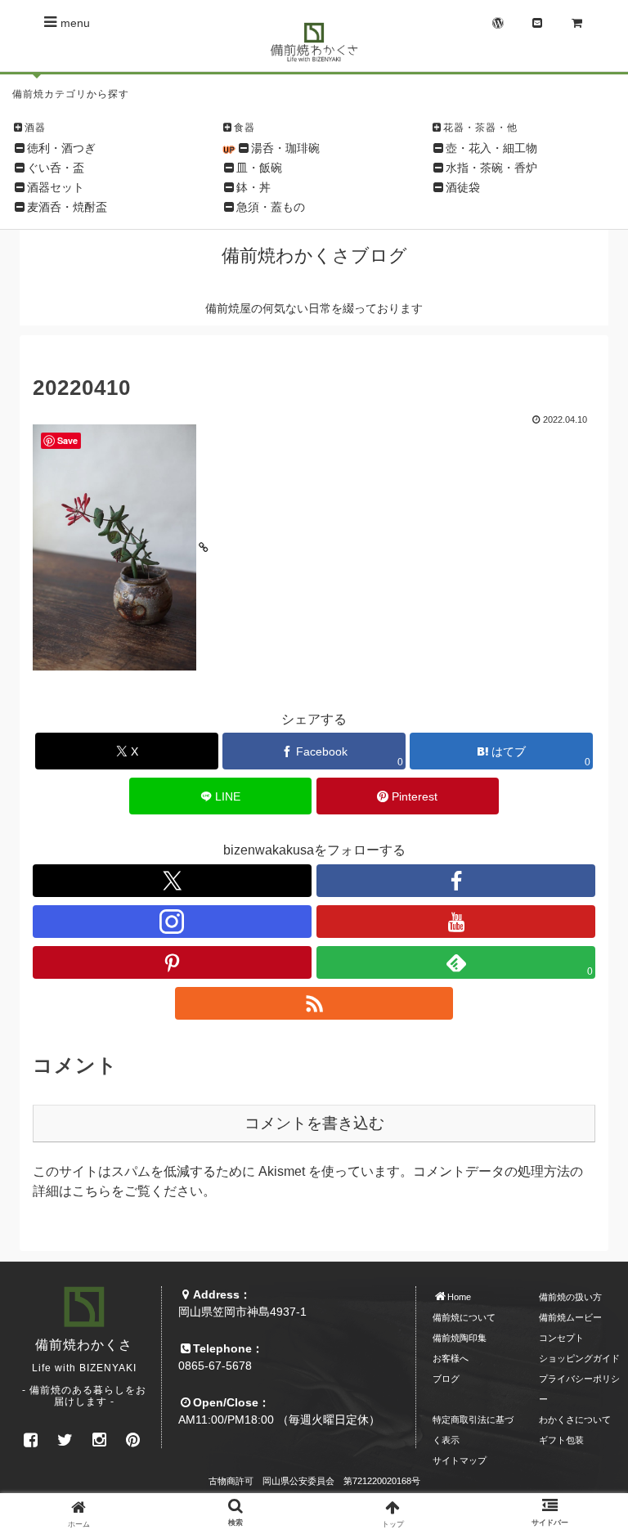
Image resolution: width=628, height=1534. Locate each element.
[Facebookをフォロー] (455, 880)
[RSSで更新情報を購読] (314, 1003)
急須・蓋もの (270, 206)
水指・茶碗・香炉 (491, 167)
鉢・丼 (253, 187)
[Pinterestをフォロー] (172, 962)
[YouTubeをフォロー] (455, 921)
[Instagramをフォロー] (172, 921)
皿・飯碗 (259, 167)
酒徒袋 (463, 187)
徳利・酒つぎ (61, 148)
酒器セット (55, 187)
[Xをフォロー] (172, 880)
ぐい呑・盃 (55, 167)
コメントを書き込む (314, 1123)
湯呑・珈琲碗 (285, 148)
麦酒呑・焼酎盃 (67, 206)
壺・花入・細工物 (491, 148)
